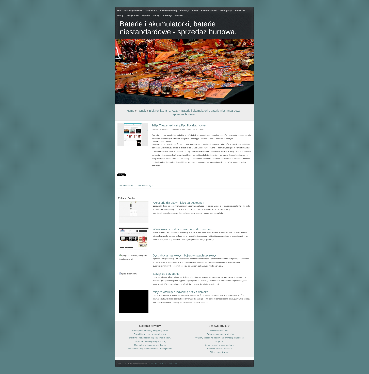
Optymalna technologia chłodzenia (150, 345)
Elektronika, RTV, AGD (163, 110)
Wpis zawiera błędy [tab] (145, 186)
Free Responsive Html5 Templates (163, 363)
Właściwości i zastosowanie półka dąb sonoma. (183, 229)
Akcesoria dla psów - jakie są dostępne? (178, 202)
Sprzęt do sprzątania (166, 273)
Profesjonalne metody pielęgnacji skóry (150, 330)
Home (130, 110)
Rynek (142, 110)
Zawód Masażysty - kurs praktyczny (150, 334)
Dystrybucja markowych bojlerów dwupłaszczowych (185, 255)
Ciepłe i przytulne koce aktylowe (219, 345)
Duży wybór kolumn (219, 330)
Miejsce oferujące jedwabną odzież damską (180, 292)
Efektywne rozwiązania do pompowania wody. (150, 338)
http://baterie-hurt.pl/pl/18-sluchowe (179, 125)
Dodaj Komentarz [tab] (126, 186)
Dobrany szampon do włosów (219, 334)
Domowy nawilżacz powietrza (219, 348)
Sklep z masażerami (219, 352)
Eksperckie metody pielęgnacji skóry (149, 341)
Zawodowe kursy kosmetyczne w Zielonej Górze (150, 348)
